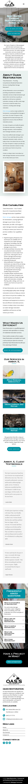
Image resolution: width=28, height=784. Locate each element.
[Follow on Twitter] (7, 743)
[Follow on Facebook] (4, 743)
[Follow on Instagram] (10, 743)
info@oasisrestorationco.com (14, 719)
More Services (14, 449)
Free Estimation (14, 33)
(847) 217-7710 (10, 715)
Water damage (6, 111)
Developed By (13, 782)
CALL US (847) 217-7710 (14, 28)
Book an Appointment (13, 350)
